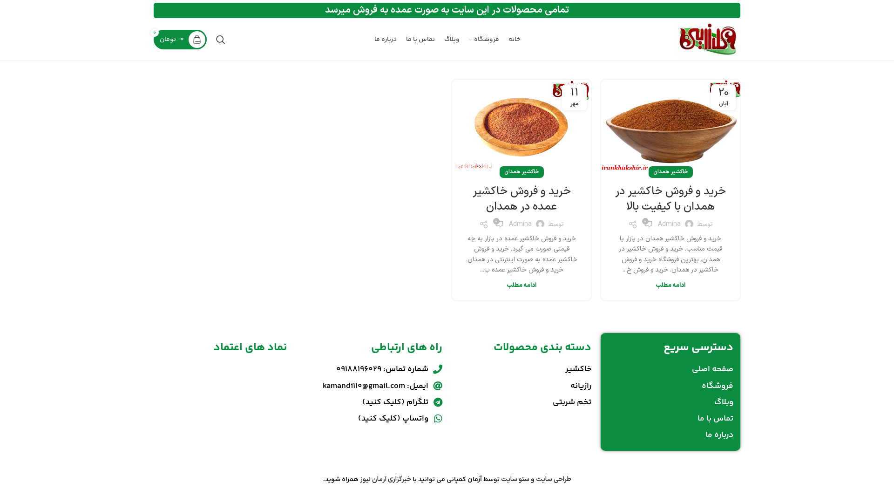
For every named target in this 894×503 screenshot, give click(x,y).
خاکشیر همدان (670, 172)
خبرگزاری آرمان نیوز (385, 479)
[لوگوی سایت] (708, 39)
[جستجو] (220, 39)
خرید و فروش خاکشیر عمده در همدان (522, 199)
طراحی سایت (553, 479)
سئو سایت (515, 479)
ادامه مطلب (670, 285)
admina (669, 224)
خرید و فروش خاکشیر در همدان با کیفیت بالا (670, 199)
